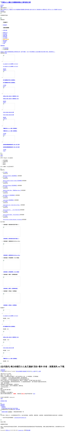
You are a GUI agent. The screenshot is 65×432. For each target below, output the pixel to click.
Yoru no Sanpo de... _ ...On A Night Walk (11, 209)
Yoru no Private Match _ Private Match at (11, 214)
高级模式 (4, 406)
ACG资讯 (5, 37)
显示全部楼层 (19, 371)
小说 (28, 51)
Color (3, 408)
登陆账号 (5, 24)
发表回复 (10, 411)
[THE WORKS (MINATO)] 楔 (8, 347)
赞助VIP (23, 393)
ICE (41, 9)
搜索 (2, 6)
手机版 (4, 41)
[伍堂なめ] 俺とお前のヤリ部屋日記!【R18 (11, 337)
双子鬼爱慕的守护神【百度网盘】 (9, 326)
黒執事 (55, 9)
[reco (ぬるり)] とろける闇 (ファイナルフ (10, 315)
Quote (11, 408)
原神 (26, 9)
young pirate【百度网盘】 (8, 200)
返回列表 (3, 405)
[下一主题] (38, 371)
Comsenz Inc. (20, 430)
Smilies (16, 408)
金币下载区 (23, 51)
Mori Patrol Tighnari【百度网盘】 (10, 185)
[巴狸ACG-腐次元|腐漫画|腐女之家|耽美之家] (16, 2)
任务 (4, 43)
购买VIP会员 (6, 39)
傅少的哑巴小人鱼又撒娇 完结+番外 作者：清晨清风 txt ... (42, 51)
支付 (34, 393)
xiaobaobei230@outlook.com (20, 417)
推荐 (5, 32)
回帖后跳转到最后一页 (19, 411)
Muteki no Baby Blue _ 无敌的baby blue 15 (12, 190)
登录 (14, 409)
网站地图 (28, 430)
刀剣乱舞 (38, 9)
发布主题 (3, 404)
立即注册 (5, 30)
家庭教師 (18, 9)
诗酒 (2, 155)
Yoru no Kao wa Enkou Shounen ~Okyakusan (12, 219)
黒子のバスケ (51, 9)
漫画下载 (5, 35)
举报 (6, 400)
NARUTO (34, 9)
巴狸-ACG (8, 430)
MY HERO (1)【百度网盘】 (9, 195)
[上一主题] (32, 371)
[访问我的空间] (1, 153)
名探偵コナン (6, 9)
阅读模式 (25, 371)
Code (14, 408)
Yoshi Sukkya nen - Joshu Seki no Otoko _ (11, 204)
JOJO (15, 9)
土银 (30, 9)
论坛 (5, 34)
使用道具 (3, 400)
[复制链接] (3, 369)
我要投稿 (3, 45)
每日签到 (5, 40)
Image (6, 408)
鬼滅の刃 (11, 9)
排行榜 (2, 5)
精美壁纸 (5, 36)
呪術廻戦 (23, 9)
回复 (2, 398)
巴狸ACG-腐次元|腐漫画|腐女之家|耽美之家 (10, 51)
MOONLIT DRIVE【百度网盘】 (10, 175)
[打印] (28, 371)
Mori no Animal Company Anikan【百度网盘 (12, 180)
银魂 (28, 9)
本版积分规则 (5, 411)
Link (9, 408)
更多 (6, 53)
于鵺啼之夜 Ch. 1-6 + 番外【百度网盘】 (10, 358)
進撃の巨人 (45, 9)
